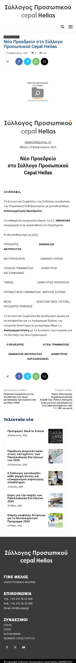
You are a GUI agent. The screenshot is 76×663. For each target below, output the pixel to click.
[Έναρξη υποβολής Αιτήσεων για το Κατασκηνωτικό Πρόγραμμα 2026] (55, 520)
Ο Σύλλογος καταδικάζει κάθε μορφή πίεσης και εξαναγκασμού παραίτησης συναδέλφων (25, 478)
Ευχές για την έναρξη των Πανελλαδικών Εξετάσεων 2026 (25, 498)
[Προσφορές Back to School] (55, 436)
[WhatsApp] (36, 61)
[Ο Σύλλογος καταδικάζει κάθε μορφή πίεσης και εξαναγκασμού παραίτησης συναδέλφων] (55, 478)
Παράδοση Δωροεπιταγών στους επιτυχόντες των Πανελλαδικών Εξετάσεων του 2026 (25, 455)
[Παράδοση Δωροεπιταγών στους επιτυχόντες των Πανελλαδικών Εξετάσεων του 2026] (55, 456)
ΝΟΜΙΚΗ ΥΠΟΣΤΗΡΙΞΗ (19, 638)
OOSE (7, 629)
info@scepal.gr (20, 608)
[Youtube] (23, 647)
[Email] (44, 61)
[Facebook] (19, 61)
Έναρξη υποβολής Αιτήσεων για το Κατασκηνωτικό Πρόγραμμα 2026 (26, 518)
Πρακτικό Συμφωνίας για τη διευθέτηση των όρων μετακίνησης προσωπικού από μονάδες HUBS (20, 398)
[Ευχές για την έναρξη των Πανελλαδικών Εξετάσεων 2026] (55, 500)
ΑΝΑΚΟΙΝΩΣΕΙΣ (11, 37)
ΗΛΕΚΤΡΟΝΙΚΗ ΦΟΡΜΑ (19, 582)
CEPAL (8, 625)
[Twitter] (27, 61)
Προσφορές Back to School (25, 431)
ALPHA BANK (12, 634)
